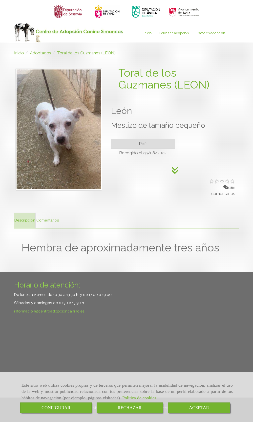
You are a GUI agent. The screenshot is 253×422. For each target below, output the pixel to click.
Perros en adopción (174, 33)
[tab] (25, 220)
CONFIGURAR (56, 407)
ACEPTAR (199, 407)
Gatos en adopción (210, 33)
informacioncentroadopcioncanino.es (49, 311)
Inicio (148, 33)
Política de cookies (139, 397)
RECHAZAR (130, 407)
